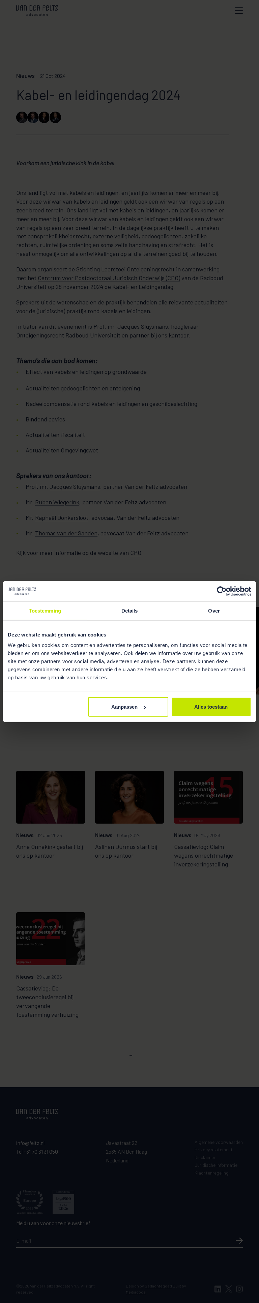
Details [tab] (129, 610)
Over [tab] (214, 610)
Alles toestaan (211, 707)
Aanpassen (124, 707)
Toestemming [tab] (45, 610)
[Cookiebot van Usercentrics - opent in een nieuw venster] (221, 591)
